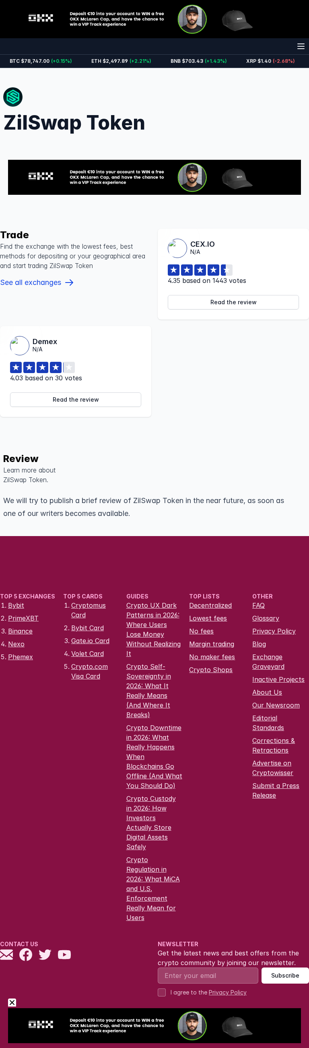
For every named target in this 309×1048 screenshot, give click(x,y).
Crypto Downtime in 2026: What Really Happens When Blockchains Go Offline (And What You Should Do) (154, 757)
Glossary (265, 618)
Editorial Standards (268, 723)
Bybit (16, 605)
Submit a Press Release (275, 790)
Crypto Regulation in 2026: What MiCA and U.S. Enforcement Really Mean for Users (153, 889)
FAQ (258, 605)
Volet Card (87, 654)
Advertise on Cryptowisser (272, 768)
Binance (20, 631)
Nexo (16, 644)
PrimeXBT (23, 618)
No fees (201, 631)
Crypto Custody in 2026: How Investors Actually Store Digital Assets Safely (151, 822)
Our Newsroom (276, 705)
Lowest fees (208, 618)
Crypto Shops (211, 670)
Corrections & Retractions (273, 745)
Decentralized (210, 605)
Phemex (20, 657)
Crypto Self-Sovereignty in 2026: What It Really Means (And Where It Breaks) (148, 690)
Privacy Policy (274, 631)
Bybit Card (87, 628)
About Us (267, 692)
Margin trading (211, 644)
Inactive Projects (278, 679)
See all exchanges (30, 282)
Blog (259, 644)
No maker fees (212, 657)
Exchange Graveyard (268, 661)
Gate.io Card (90, 641)
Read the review (233, 302)
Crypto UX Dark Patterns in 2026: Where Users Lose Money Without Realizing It (153, 629)
